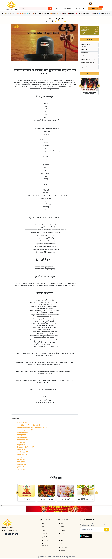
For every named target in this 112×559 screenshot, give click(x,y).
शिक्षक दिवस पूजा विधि (22, 440)
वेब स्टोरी (63, 550)
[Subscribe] (106, 529)
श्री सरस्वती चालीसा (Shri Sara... (89, 59)
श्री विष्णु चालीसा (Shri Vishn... (89, 62)
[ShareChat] (16, 534)
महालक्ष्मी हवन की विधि (22, 452)
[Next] (96, 492)
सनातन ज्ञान (45, 533)
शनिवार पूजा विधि (21, 462)
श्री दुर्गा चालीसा (84, 53)
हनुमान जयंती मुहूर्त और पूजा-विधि (25, 430)
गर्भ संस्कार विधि (21, 442)
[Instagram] (9, 534)
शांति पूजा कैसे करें (21, 449)
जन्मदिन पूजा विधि (21, 435)
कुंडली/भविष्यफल (46, 537)
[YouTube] (13, 534)
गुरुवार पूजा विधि (21, 467)
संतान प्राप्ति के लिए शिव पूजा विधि (25, 447)
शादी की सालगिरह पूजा (22, 432)
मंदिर (43, 527)
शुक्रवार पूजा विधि (21, 464)
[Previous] (17, 492)
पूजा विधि (63, 530)
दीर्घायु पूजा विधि (21, 445)
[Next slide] (98, 85)
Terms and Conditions (45, 544)
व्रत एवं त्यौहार (64, 547)
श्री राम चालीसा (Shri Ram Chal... (87, 67)
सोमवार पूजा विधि (21, 457)
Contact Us (45, 549)
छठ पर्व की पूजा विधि (22, 423)
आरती (62, 523)
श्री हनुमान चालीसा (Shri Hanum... (87, 45)
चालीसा (62, 527)
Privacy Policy (46, 540)
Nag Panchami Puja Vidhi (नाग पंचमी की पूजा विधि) (32, 427)
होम (43, 523)
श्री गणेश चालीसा (85, 49)
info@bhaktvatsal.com (10, 530)
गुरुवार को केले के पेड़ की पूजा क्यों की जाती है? (28, 425)
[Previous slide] (80, 85)
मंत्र (62, 544)
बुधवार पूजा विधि (21, 469)
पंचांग (43, 530)
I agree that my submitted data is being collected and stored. (93, 524)
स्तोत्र (62, 533)
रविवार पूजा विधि (21, 459)
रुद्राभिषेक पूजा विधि (22, 454)
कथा (62, 537)
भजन (62, 540)
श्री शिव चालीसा (85, 56)
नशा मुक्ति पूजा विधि (22, 437)
